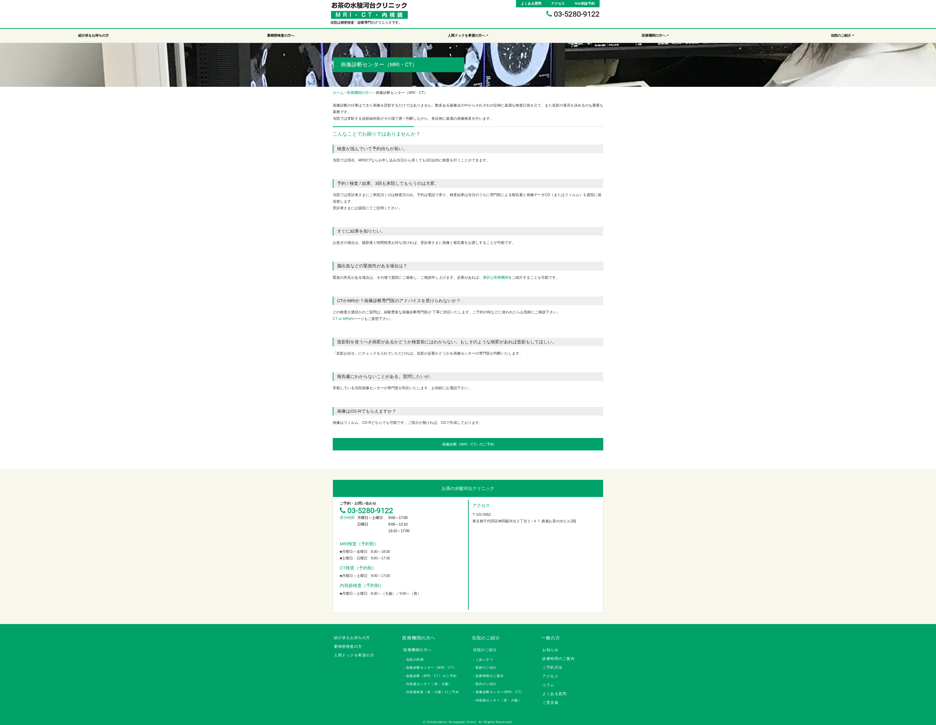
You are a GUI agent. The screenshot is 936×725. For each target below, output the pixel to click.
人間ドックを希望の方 (354, 655)
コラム (548, 685)
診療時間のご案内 (490, 676)
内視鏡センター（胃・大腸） (429, 684)
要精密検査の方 (348, 646)
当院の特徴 (415, 659)
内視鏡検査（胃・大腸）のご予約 (432, 692)
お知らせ (550, 650)
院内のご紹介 (486, 684)
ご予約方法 (552, 667)
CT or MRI (341, 319)
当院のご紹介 (485, 650)
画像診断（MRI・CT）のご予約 (468, 444)
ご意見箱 (550, 702)
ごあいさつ (484, 659)
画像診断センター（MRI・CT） (431, 667)
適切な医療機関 (495, 277)
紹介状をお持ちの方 (352, 638)
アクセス (558, 3)
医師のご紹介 (486, 667)
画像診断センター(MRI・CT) (499, 692)
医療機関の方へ (417, 650)
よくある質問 (531, 3)
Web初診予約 (585, 3)
